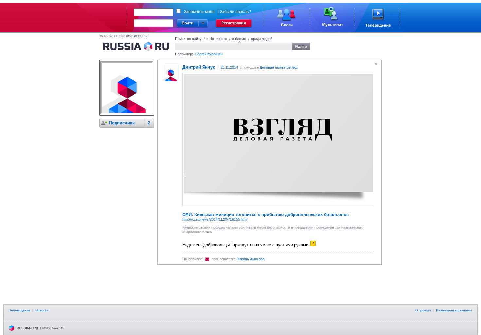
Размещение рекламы (454, 310)
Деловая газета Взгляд (278, 67)
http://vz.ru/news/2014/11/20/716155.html (214, 219)
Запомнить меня (199, 11)
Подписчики (122, 123)
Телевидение (19, 310)
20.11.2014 (229, 67)
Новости (41, 310)
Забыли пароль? (235, 11)
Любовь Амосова (250, 259)
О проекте (423, 310)
